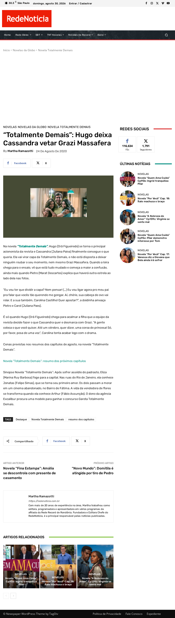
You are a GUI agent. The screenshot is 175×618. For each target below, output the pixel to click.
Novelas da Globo (24, 50)
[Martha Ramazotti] (16, 506)
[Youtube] (168, 3)
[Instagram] (151, 3)
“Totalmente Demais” (32, 246)
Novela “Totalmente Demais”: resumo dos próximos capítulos (44, 361)
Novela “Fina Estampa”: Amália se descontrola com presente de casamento (29, 473)
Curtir (127, 140)
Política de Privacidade (107, 614)
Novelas (10, 126)
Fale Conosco (134, 614)
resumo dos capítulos (81, 419)
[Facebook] (146, 3)
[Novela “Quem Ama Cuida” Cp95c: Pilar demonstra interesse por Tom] (127, 236)
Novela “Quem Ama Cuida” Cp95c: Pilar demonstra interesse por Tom (154, 238)
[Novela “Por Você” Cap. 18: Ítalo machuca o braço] (58, 566)
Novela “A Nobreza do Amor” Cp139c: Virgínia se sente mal (95, 581)
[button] (166, 34)
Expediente (154, 614)
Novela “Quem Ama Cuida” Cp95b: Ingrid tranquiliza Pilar (21, 581)
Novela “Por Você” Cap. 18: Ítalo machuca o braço (58, 583)
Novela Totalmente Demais (55, 50)
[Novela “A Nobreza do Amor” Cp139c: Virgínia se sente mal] (95, 566)
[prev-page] (6, 596)
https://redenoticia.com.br (43, 501)
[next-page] (13, 596)
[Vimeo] (162, 3)
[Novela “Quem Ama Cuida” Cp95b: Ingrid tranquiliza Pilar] (21, 566)
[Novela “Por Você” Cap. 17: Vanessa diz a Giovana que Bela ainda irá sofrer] (127, 255)
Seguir (146, 140)
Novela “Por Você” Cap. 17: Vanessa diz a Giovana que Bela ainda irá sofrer (154, 257)
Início (6, 50)
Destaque (21, 419)
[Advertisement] (87, 87)
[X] (157, 3)
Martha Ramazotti (20, 150)
